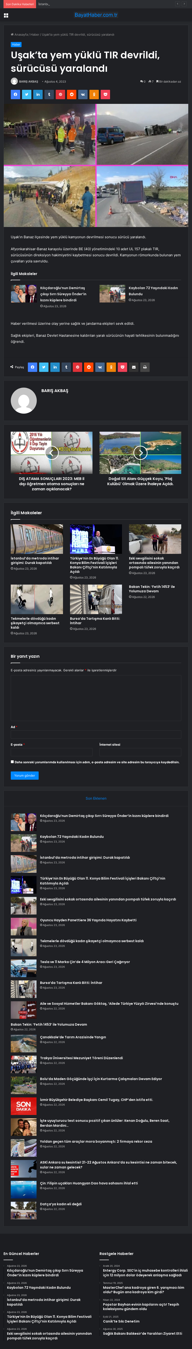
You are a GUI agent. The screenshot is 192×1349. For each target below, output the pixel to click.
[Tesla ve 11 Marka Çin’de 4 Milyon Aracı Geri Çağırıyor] (24, 968)
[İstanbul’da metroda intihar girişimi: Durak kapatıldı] (37, 539)
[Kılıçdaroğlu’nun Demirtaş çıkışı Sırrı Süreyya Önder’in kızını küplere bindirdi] (24, 293)
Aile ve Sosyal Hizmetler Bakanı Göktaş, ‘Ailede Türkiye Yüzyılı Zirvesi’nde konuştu (109, 1003)
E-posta (18, 744)
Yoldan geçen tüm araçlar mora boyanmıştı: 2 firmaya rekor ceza (96, 1141)
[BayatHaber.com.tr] (96, 15)
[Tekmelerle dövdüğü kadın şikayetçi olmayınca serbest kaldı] (37, 599)
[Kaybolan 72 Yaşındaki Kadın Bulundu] (112, 293)
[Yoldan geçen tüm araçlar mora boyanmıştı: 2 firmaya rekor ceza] (24, 1148)
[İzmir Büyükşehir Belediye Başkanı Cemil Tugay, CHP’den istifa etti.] (24, 1106)
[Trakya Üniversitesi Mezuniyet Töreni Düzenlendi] (24, 1064)
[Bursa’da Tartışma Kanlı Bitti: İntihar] (96, 599)
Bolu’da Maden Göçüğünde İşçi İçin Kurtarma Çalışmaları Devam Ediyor (101, 1079)
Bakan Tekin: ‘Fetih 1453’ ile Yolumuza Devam (152, 588)
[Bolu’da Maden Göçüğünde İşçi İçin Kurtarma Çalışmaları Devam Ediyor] (24, 1085)
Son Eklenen (96, 798)
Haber (34, 34)
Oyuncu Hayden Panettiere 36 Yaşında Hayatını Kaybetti (88, 920)
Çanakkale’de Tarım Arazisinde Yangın (73, 1037)
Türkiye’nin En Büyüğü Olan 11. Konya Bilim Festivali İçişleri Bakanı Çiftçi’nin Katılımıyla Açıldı (94, 565)
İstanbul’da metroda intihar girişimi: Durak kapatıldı (74, 4)
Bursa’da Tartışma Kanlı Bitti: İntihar (95, 620)
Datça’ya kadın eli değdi (61, 1204)
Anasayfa (21, 34)
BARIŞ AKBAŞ (28, 81)
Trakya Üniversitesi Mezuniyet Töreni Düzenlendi (81, 1058)
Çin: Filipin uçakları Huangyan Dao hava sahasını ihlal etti (89, 1183)
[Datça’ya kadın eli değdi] (24, 1210)
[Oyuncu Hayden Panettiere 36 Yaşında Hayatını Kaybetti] (24, 926)
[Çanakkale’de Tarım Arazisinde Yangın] (24, 1043)
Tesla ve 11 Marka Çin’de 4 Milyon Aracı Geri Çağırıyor (85, 962)
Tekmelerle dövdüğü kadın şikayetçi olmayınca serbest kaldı (35, 623)
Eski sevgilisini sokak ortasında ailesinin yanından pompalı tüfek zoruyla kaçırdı (154, 563)
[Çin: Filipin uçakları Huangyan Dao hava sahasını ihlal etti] (24, 1189)
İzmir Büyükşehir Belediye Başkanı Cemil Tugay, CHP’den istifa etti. (96, 1099)
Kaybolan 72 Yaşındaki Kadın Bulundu (72, 836)
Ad (14, 727)
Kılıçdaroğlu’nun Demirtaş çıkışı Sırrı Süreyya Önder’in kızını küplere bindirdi (63, 294)
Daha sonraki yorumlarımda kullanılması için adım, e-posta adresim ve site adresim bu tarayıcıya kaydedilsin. (97, 762)
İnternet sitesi (110, 744)
